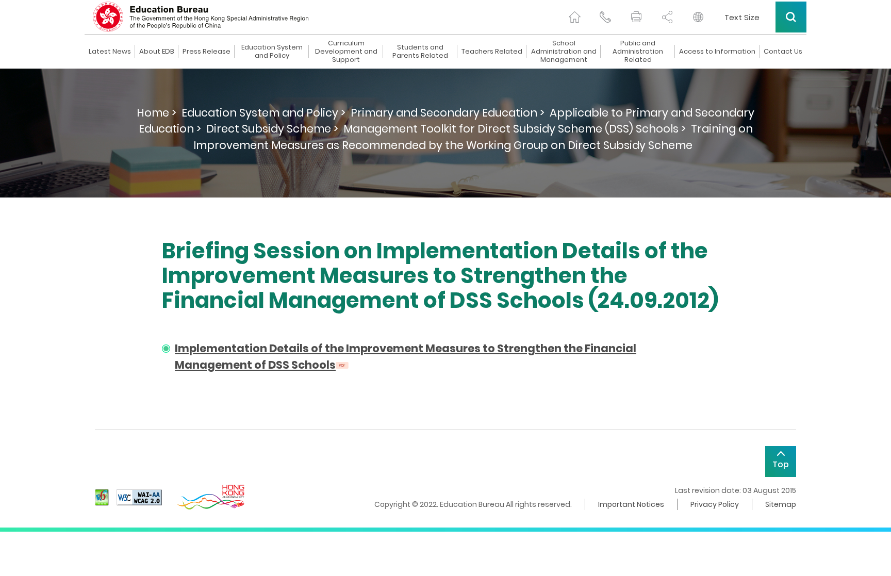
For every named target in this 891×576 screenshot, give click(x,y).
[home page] (574, 17)
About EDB (156, 51)
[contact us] (605, 17)
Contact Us (783, 51)
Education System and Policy (272, 51)
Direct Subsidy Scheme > (272, 128)
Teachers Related (491, 51)
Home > (156, 112)
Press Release (206, 51)
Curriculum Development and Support (346, 51)
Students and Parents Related (420, 51)
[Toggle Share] (667, 17)
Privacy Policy (714, 504)
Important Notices (631, 504)
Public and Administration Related (638, 51)
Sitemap (780, 504)
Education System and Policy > (263, 112)
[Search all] (791, 17)
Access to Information (717, 51)
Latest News (110, 51)
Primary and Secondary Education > (447, 112)
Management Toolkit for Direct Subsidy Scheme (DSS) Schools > (514, 128)
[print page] (636, 17)
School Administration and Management (564, 51)
